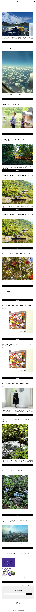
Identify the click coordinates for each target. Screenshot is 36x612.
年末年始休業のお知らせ (7, 291)
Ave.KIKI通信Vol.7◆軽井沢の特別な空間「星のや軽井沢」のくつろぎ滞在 (17, 104)
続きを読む (17, 170)
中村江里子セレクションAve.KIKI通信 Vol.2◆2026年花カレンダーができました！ (17, 306)
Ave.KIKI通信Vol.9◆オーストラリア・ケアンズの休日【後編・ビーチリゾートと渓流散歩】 (17, 9)
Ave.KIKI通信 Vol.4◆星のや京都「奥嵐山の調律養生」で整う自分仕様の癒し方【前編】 (17, 215)
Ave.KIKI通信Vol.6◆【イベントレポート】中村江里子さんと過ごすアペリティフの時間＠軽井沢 (17, 140)
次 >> (34, 585)
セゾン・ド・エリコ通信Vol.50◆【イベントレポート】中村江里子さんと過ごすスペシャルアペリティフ (17, 521)
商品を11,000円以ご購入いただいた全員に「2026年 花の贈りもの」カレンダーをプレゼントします (17, 345)
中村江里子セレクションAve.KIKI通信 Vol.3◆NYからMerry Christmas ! (17, 253)
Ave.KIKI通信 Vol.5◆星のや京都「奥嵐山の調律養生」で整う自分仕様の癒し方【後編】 (17, 176)
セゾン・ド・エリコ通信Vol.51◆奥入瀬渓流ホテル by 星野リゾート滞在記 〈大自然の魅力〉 (17, 471)
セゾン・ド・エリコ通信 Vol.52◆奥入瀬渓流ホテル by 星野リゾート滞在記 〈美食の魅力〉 (17, 420)
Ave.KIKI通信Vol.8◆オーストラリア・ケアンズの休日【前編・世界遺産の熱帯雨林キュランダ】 (17, 48)
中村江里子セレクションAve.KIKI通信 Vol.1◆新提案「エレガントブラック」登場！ (17, 384)
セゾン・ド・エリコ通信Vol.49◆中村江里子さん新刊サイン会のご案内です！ (17, 554)
